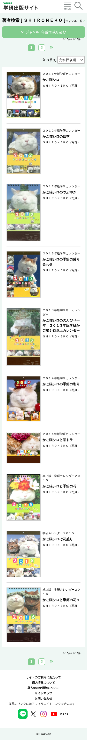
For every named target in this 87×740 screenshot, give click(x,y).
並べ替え (49, 60)
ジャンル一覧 (74, 21)
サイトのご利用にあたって (43, 677)
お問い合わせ (43, 698)
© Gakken (43, 734)
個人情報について (43, 682)
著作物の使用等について (43, 688)
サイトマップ (43, 693)
